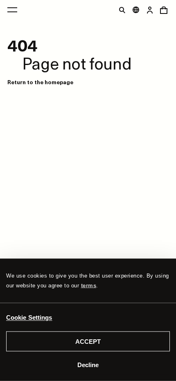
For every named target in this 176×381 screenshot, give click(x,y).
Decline (88, 364)
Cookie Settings (29, 317)
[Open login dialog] (150, 10)
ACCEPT (88, 341)
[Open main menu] (12, 10)
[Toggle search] (122, 10)
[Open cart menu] (164, 10)
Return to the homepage (40, 82)
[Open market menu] (136, 10)
